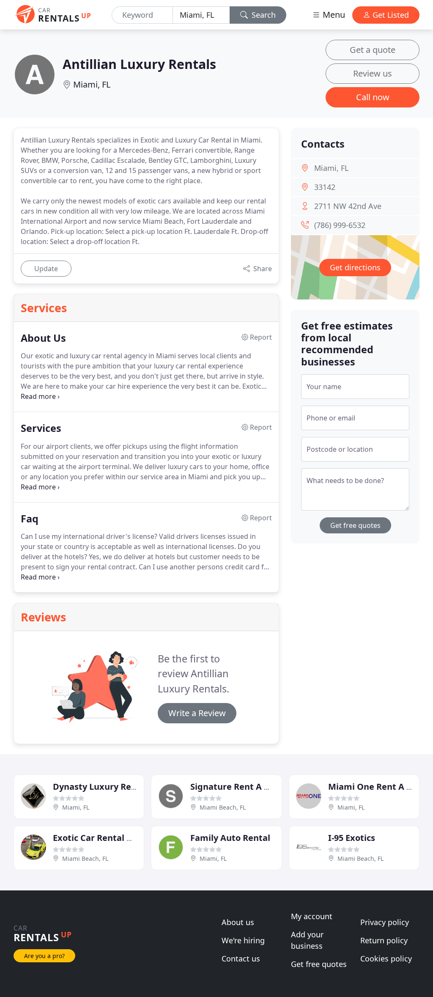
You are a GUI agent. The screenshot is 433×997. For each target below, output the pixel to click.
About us (238, 922)
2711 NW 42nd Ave (347, 206)
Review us (372, 73)
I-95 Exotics (351, 837)
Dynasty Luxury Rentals (102, 786)
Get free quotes (355, 525)
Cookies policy (386, 958)
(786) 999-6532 (339, 225)
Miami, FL (91, 84)
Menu (333, 14)
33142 (324, 187)
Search (262, 15)
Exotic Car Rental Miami (103, 837)
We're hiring (243, 940)
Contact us (241, 958)
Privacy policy (384, 922)
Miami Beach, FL (223, 807)
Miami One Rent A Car (374, 786)
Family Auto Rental (230, 837)
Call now (372, 97)
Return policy (384, 940)
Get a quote (372, 49)
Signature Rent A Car (234, 786)
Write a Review (197, 713)
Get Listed (389, 15)
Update (46, 268)
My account (311, 916)
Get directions (355, 267)
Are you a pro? (44, 956)
